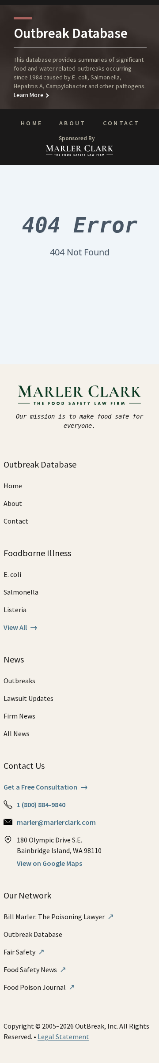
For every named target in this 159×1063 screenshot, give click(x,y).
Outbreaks (19, 680)
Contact (121, 123)
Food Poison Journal (39, 987)
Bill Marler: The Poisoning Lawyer (59, 916)
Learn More (29, 95)
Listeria (15, 609)
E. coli (12, 574)
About (72, 123)
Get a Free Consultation (46, 786)
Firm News (19, 715)
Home (31, 123)
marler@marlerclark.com (56, 822)
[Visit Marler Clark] (79, 395)
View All (21, 627)
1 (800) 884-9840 (41, 804)
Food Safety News (35, 969)
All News (17, 733)
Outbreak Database (33, 934)
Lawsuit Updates (28, 698)
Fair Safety (24, 951)
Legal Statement (63, 1036)
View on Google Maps (49, 863)
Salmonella (21, 592)
